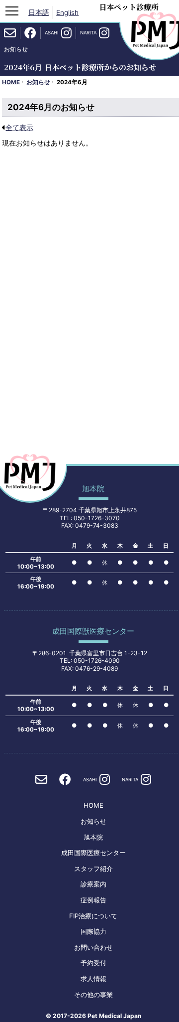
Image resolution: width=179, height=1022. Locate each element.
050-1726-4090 (97, 660)
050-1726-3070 (97, 518)
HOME (11, 82)
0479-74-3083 (96, 525)
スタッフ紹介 (93, 869)
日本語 (38, 12)
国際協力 (93, 931)
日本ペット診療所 (129, 6)
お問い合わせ (93, 947)
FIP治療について (93, 916)
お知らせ (38, 82)
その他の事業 (93, 995)
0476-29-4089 (96, 668)
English (67, 12)
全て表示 (19, 127)
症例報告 (93, 900)
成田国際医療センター (93, 853)
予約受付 (93, 963)
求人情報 (93, 979)
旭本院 (93, 837)
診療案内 (93, 884)
